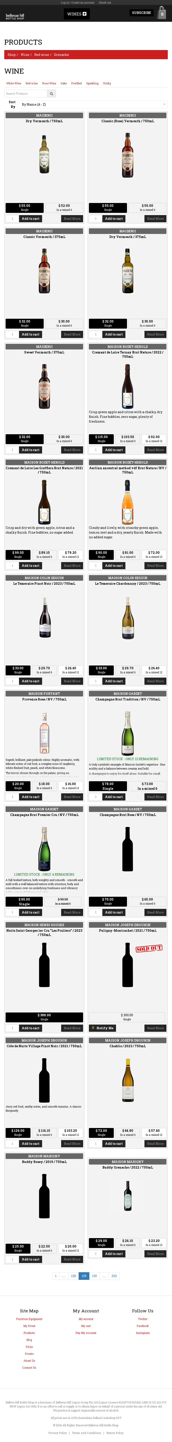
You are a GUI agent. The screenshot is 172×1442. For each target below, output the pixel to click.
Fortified (76, 83)
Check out (105, 2)
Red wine (41, 54)
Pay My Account (85, 1333)
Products (29, 1333)
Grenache (61, 54)
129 (84, 1276)
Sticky (107, 83)
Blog (29, 1340)
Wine (25, 54)
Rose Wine (49, 83)
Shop (12, 54)
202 (114, 1276)
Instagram (143, 1333)
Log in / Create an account (77, 2)
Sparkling (92, 83)
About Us (29, 1360)
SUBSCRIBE (141, 13)
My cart (86, 1326)
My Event (29, 1326)
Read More (72, 218)
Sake (63, 83)
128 (73, 1276)
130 (94, 1276)
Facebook (143, 1326)
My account (86, 1319)
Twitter (142, 1319)
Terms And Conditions (86, 1433)
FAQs (29, 1346)
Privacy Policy (57, 1433)
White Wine (13, 83)
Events (29, 1353)
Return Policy (115, 1433)
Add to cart (30, 218)
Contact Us (29, 1367)
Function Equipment (29, 1319)
